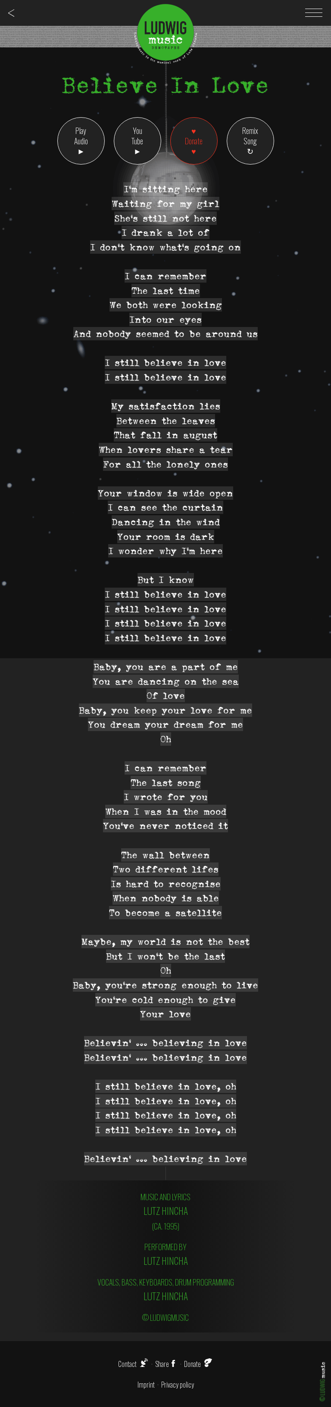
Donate (192, 1364)
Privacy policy (177, 1384)
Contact (127, 1364)
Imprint (146, 1384)
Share (162, 1364)
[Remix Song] (250, 141)
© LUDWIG (323, 1381)
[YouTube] (137, 141)
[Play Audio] (81, 141)
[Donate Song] (194, 141)
